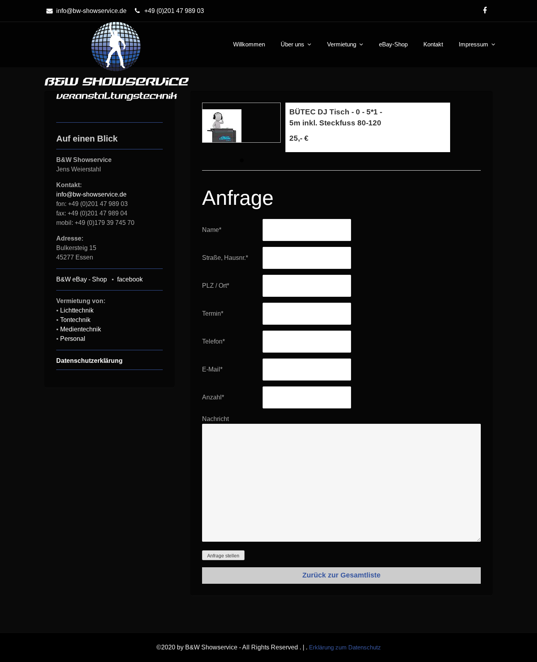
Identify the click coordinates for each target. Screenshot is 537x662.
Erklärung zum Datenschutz (345, 647)
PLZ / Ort (215, 285)
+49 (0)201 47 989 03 (174, 10)
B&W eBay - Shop (81, 279)
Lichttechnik (77, 310)
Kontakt (433, 44)
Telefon (213, 341)
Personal (72, 338)
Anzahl (213, 397)
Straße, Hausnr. (225, 257)
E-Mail (212, 369)
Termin (212, 313)
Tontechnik (75, 319)
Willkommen (249, 44)
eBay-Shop (393, 44)
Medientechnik (80, 329)
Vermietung (341, 44)
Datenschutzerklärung (89, 360)
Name (211, 229)
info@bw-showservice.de (91, 10)
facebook (130, 279)
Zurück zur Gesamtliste (341, 575)
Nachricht (215, 419)
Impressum (473, 44)
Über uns (292, 44)
